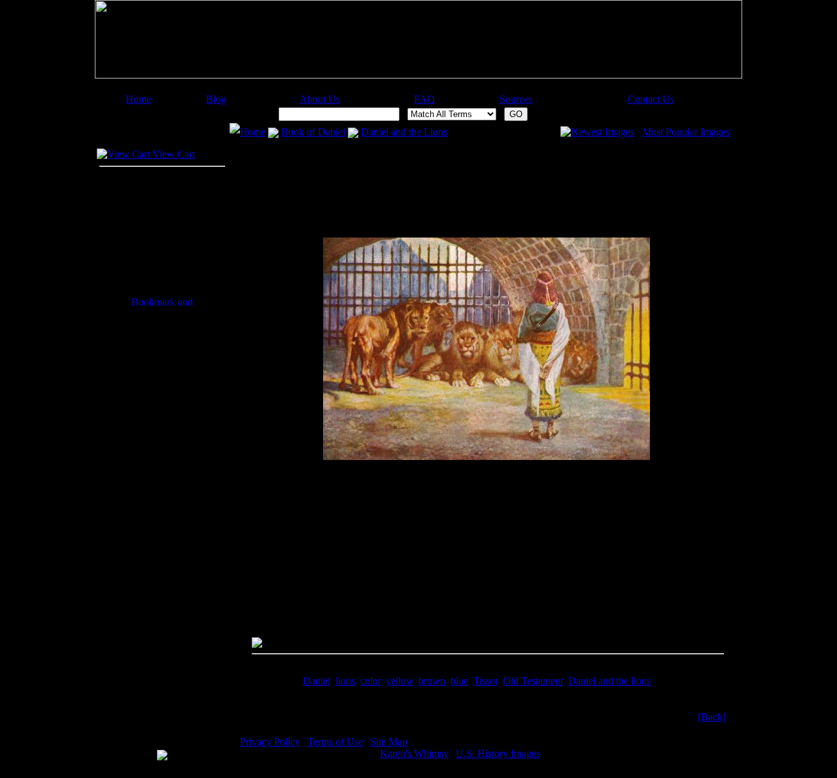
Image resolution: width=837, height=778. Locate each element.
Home (138, 99)
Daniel (316, 680)
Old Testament (533, 680)
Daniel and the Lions (404, 131)
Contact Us (651, 99)
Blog (216, 99)
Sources (516, 99)
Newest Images (602, 131)
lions (345, 680)
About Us (319, 99)
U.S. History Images (498, 753)
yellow (399, 680)
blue (459, 680)
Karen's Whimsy (414, 753)
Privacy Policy (270, 741)
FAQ (424, 99)
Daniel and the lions (609, 680)
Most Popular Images (686, 131)
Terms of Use (335, 741)
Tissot (485, 680)
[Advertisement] (413, 89)
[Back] (712, 716)
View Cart (172, 154)
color (370, 680)
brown (431, 680)
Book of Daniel (313, 131)
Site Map (388, 741)
